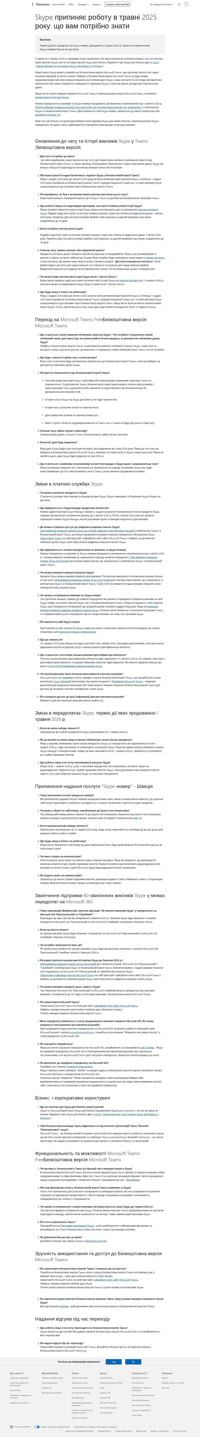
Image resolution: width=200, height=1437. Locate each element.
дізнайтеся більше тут (47, 114)
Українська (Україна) (22, 1426)
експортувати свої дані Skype (52, 97)
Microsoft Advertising (108, 1403)
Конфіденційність (104, 1431)
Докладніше (133, 1179)
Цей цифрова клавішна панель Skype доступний (82, 580)
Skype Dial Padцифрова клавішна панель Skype (75, 666)
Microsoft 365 (58, 4)
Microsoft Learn (138, 1383)
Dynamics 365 (105, 1393)
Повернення (47, 1388)
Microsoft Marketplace (140, 1400)
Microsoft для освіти (80, 1378)
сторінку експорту (154, 257)
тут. (102, 700)
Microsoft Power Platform (141, 1405)
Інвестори (166, 1388)
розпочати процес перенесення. (77, 631)
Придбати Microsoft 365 (117, 4)
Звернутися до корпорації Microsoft (79, 1431)
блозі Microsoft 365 (96, 1241)
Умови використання (123, 1431)
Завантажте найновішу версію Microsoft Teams (67, 975)
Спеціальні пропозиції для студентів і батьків (82, 1411)
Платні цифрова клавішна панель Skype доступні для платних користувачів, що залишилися (88, 107)
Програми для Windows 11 (20, 1403)
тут (84, 1350)
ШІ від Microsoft (106, 1378)
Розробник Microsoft (140, 1378)
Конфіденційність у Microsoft (173, 1383)
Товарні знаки (141, 1431)
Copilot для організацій (19, 1378)
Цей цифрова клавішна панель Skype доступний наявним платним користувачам (87, 530)
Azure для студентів (79, 1418)
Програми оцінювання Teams (77, 1225)
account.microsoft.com (82, 1032)
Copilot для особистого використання (19, 1384)
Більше (96, 4)
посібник (64, 1306)
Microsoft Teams (106, 1413)
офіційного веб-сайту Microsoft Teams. (116, 1279)
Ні (133, 1361)
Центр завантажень (50, 1383)
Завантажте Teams (51, 538)
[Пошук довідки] (179, 3)
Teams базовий (62, 681)
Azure (102, 1388)
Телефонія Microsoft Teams (127, 681)
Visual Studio (137, 1415)
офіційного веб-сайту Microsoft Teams (116, 1005)
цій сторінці (147, 1047)
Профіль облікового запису (52, 1378)
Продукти (82, 4)
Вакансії (165, 1378)
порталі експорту (129, 280)
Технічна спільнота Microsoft (143, 1395)
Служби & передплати (79, 1066)
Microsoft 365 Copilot (108, 1408)
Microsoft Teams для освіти (82, 1388)
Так (114, 1361)
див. (135, 818)
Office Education (78, 1398)
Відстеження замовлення (52, 1393)
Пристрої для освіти (80, 1383)
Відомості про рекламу (160, 1431)
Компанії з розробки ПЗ (141, 1410)
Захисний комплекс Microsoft (111, 1383)
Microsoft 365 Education (81, 1393)
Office (71, 4)
